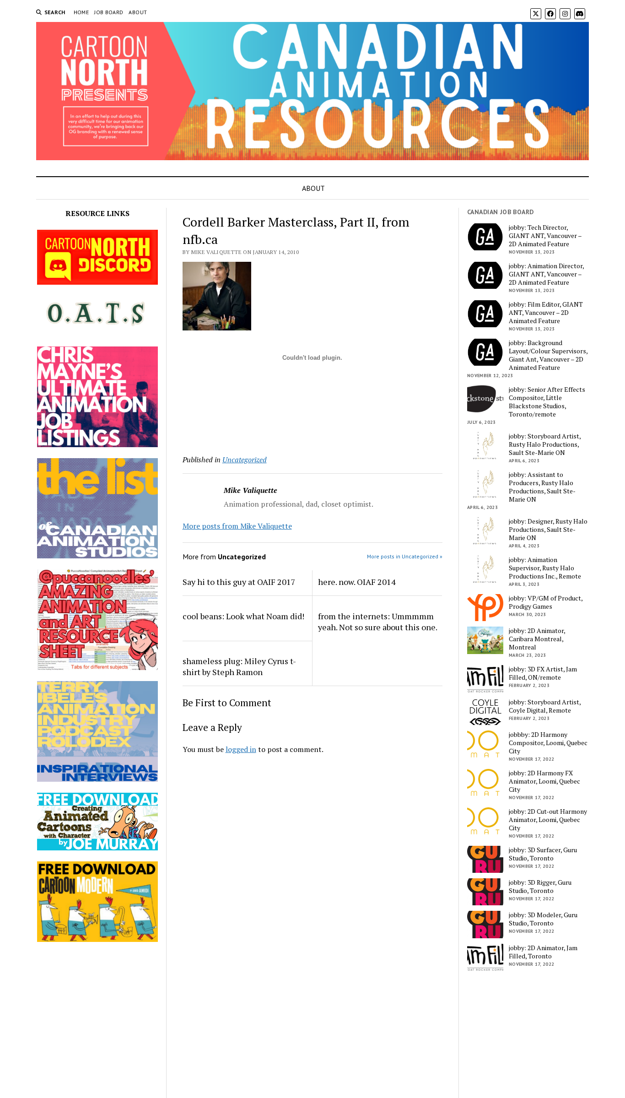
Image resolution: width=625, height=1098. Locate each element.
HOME (81, 12)
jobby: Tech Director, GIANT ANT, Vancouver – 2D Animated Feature (545, 235)
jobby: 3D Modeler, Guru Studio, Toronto (543, 919)
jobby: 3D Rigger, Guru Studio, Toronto (540, 886)
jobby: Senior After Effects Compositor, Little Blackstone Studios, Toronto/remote (547, 401)
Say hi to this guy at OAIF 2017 (239, 581)
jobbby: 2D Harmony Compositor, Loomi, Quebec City (548, 742)
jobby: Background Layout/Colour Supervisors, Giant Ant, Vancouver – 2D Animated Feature (548, 355)
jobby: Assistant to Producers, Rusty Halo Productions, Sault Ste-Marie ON (542, 487)
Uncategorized (244, 459)
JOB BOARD (108, 12)
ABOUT (138, 12)
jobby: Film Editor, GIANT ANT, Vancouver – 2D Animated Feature (546, 312)
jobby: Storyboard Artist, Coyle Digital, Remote (545, 706)
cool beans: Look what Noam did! (243, 616)
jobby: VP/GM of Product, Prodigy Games (545, 602)
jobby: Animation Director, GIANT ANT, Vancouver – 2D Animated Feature (546, 274)
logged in (241, 749)
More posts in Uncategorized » (404, 556)
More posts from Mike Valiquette (237, 526)
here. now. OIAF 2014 (357, 581)
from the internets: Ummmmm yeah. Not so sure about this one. (377, 622)
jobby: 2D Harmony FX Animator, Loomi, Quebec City (544, 781)
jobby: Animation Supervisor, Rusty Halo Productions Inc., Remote (545, 568)
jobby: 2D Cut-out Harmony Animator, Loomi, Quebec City (548, 819)
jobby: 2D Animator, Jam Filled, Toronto (543, 952)
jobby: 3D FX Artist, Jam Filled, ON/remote (543, 673)
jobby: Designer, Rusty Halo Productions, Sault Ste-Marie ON (548, 529)
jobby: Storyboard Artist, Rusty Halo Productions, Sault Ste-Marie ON (545, 444)
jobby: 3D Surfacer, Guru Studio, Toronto (543, 854)
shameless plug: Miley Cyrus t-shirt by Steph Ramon (239, 666)
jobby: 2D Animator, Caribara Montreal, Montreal (537, 639)
